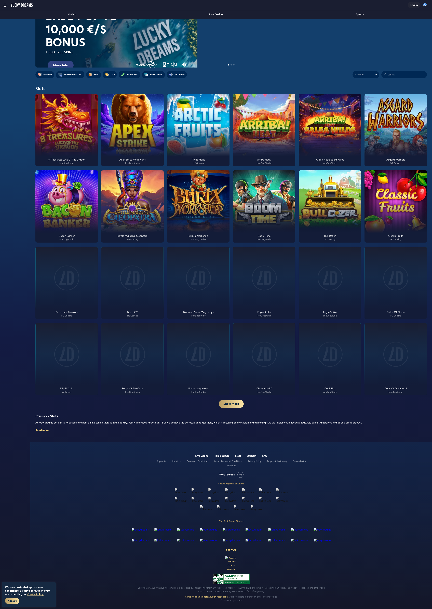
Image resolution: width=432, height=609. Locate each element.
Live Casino (216, 14)
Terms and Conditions (197, 461)
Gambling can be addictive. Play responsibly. (206, 596)
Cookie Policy (299, 461)
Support (251, 455)
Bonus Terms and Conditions (228, 461)
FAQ (264, 455)
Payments (161, 461)
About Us (176, 461)
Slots (238, 455)
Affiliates (231, 465)
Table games (221, 455)
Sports (360, 14)
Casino (72, 14)
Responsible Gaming (277, 461)
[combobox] (426, 5)
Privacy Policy (254, 461)
